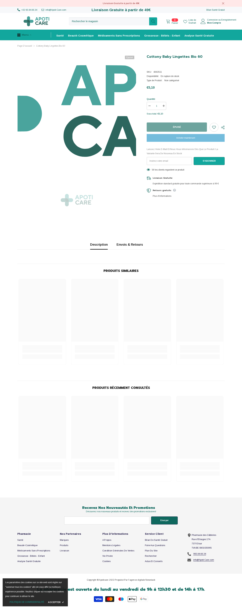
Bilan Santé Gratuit (215, 10)
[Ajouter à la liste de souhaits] (214, 127)
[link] (42, 351)
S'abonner (209, 161)
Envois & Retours (130, 244)
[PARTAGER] (221, 127)
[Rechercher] (113, 21)
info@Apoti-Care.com (56, 10)
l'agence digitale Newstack (141, 580)
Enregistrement (228, 20)
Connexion (212, 20)
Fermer (223, 3)
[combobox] (109, 21)
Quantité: (151, 99)
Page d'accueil (24, 46)
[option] (76, 113)
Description (99, 244)
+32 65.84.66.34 (29, 10)
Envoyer (164, 520)
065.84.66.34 (199, 554)
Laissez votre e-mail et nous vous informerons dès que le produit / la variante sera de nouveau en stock (182, 151)
